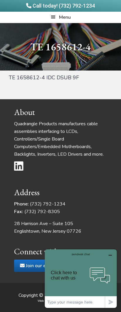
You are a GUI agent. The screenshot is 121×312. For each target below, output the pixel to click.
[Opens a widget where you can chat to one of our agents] (81, 278)
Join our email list (44, 266)
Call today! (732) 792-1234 (63, 6)
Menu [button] (65, 17)
